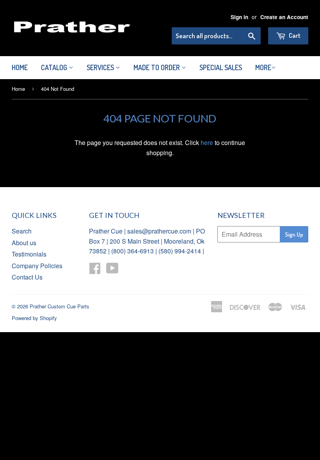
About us (24, 242)
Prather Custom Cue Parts (59, 306)
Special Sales (220, 67)
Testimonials (29, 253)
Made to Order (157, 67)
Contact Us (27, 276)
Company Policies (37, 265)
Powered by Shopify (34, 318)
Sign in (239, 17)
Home (20, 67)
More (263, 67)
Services (101, 67)
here (207, 142)
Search (22, 230)
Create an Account (284, 17)
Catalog (55, 67)
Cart (294, 35)
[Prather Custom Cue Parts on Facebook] (95, 270)
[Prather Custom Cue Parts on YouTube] (112, 270)
